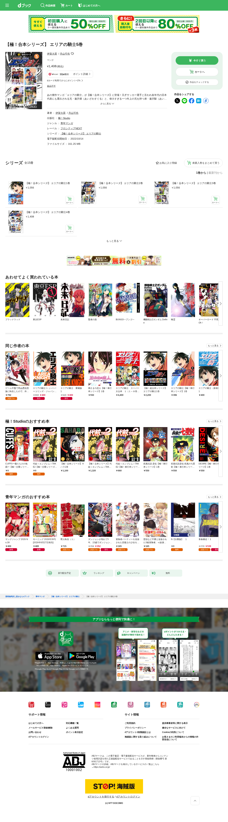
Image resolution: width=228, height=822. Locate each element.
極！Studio (64, 118)
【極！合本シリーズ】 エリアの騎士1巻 (47, 183)
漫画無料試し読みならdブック (17, 596)
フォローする (72, 53)
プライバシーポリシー (135, 728)
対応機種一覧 (72, 723)
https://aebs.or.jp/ (102, 767)
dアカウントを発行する (101, 796)
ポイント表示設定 (74, 732)
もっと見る (213, 345)
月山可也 (65, 53)
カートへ (200, 71)
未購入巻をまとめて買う (206, 162)
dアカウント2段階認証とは (138, 732)
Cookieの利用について (173, 732)
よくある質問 (72, 728)
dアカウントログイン (38, 737)
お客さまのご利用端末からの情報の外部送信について (180, 738)
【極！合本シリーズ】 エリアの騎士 (81, 133)
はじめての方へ (35, 723)
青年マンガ (67, 123)
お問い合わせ (34, 732)
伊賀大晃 (52, 53)
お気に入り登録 (168, 162)
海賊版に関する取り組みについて (141, 737)
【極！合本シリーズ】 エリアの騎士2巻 (120, 183)
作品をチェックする (199, 82)
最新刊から (215, 172)
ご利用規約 (130, 723)
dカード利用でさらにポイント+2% (64, 80)
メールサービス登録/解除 (40, 728)
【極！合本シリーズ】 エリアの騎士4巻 (47, 212)
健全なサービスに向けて (174, 728)
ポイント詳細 (80, 74)
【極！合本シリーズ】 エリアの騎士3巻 (193, 183)
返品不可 (51, 86)
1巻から (201, 172)
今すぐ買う (199, 60)
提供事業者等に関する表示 (175, 723)
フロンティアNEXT (71, 128)
